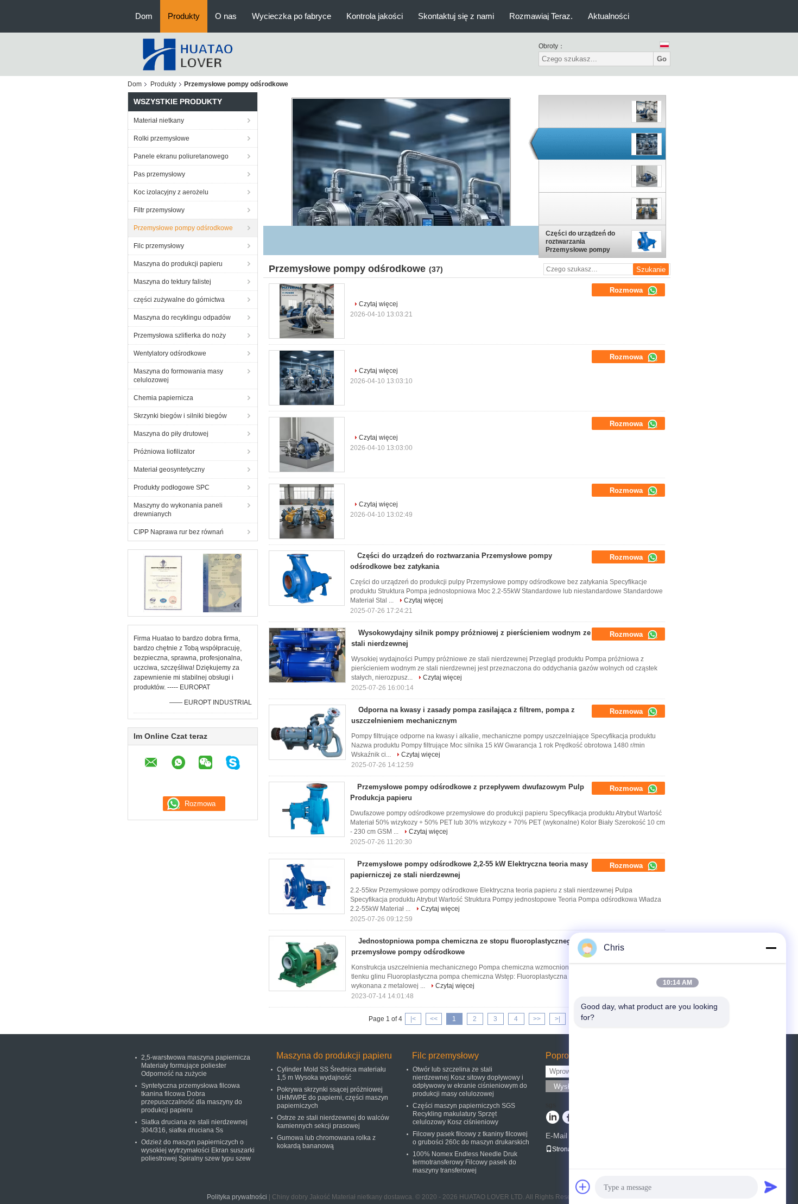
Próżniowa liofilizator (164, 451)
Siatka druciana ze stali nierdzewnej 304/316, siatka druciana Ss (194, 1126)
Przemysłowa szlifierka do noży (180, 335)
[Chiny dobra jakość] (401, 207)
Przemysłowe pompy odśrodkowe (183, 228)
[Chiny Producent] (586, 112)
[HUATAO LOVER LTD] (187, 54)
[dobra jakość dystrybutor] (357, 288)
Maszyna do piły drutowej (171, 434)
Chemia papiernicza (163, 398)
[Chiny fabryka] (307, 311)
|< (413, 1019)
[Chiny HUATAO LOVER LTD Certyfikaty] (163, 582)
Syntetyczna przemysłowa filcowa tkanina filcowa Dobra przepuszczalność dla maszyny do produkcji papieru (191, 1098)
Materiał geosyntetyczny (169, 469)
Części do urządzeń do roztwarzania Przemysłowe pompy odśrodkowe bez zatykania (580, 242)
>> (537, 1019)
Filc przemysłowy (159, 246)
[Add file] (583, 1187)
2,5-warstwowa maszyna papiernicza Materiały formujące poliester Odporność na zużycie (195, 1066)
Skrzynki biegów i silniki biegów (180, 416)
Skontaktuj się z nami (456, 16)
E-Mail (556, 1135)
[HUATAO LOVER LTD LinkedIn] (552, 1118)
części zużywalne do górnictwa (179, 299)
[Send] (771, 1187)
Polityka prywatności (237, 1197)
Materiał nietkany (159, 120)
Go (662, 59)
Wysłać (565, 1086)
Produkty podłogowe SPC (172, 487)
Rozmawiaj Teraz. (541, 16)
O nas (226, 16)
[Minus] (770, 947)
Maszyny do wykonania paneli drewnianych (178, 510)
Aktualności (608, 16)
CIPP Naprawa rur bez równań (179, 532)
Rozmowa (627, 290)
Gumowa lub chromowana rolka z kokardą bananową (326, 1142)
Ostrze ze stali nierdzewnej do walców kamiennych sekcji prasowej (333, 1122)
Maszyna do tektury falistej (172, 282)
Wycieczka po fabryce (291, 16)
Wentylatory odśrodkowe (170, 353)
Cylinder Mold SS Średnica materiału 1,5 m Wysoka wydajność (331, 1073)
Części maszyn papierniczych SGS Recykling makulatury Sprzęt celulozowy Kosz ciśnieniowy (464, 1114)
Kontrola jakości (374, 16)
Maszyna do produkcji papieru (178, 264)
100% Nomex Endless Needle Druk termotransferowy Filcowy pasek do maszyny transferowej (465, 1162)
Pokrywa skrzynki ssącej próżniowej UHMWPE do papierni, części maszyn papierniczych (332, 1098)
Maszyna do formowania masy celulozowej (178, 375)
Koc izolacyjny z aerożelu (171, 192)
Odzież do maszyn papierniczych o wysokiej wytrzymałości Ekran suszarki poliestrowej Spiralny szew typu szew (198, 1150)
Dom (144, 16)
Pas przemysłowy (159, 174)
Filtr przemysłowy (159, 210)
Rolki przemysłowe (161, 138)
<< (434, 1019)
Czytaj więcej (378, 304)
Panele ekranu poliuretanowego (181, 156)
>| (557, 1019)
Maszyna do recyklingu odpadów (182, 317)
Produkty (184, 16)
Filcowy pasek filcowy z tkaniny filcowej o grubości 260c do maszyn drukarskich (471, 1138)
